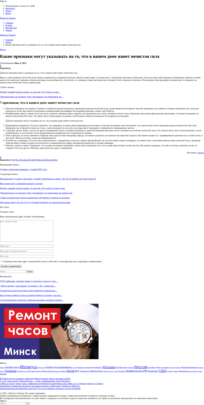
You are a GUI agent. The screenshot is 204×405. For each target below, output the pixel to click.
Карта (8, 13)
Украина (175, 371)
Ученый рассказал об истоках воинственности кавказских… (28, 290)
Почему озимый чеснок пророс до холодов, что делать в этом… (30, 92)
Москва (93, 371)
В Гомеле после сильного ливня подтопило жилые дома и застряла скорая (35, 378)
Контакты (10, 8)
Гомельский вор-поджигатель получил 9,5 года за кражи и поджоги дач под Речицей (40, 388)
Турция (169, 371)
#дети (74, 367)
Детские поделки (23, 371)
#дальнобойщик (63, 367)
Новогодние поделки (111, 371)
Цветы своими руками (194, 371)
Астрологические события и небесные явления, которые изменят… (32, 300)
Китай (70, 370)
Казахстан (57, 371)
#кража (88, 367)
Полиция (122, 371)
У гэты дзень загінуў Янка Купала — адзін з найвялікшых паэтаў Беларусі (35, 381)
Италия (51, 371)
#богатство (41, 367)
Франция (183, 371)
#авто (16, 367)
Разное (9, 30)
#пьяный (131, 367)
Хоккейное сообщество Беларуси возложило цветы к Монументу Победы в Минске (40, 386)
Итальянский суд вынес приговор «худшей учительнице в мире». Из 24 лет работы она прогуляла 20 (48, 179)
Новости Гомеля (7, 18)
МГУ (77, 371)
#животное (81, 367)
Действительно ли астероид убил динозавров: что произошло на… (31, 97)
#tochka (9, 367)
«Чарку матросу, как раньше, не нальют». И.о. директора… (28, 286)
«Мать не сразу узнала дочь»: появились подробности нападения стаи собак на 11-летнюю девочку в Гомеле (51, 383)
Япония (3, 374)
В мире (9, 25)
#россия (140, 367)
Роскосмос (152, 371)
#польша (109, 367)
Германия (11, 370)
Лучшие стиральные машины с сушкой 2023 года (23, 169)
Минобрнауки (85, 371)
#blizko (2, 367)
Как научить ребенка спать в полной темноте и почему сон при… (31, 295)
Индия (44, 371)
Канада (63, 371)
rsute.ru (200, 153)
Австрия (172, 367)
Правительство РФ (136, 370)
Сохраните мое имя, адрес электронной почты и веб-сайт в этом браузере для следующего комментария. (52, 261)
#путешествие (121, 367)
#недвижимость (96, 367)
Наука (3, 49)
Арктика (178, 367)
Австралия (165, 367)
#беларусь (28, 366)
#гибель (50, 367)
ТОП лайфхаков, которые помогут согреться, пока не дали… (29, 281)
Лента (8, 11)
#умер (158, 367)
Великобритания (188, 367)
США (163, 370)
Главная (9, 23)
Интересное (11, 28)
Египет (33, 371)
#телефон (151, 367)
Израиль (38, 371)
